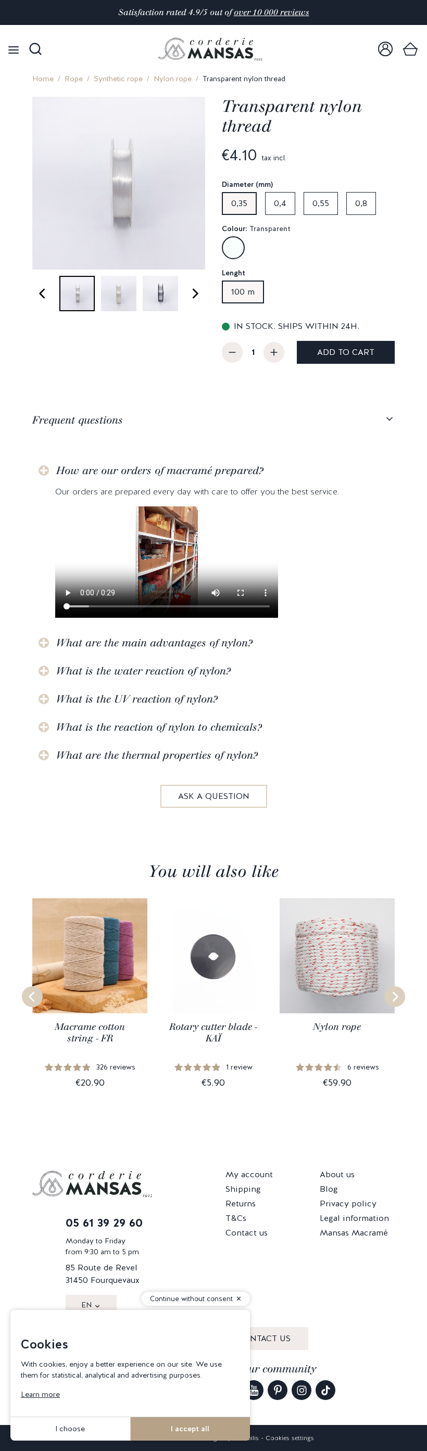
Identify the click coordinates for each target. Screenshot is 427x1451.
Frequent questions (77, 420)
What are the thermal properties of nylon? (157, 755)
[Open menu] (13, 49)
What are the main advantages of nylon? (154, 643)
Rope (74, 78)
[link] (385, 49)
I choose (70, 1428)
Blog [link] (329, 1188)
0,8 (361, 203)
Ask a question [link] (213, 796)
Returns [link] (240, 1203)
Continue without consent (191, 1298)
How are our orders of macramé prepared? (159, 470)
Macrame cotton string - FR (90, 1032)
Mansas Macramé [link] (354, 1232)
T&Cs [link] (235, 1218)
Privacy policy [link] (348, 1203)
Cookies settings (290, 1438)
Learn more (40, 1394)
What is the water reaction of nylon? (143, 671)
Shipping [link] (243, 1188)
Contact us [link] (246, 1232)
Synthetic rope (118, 78)
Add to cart (345, 352)
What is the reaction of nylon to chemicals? (159, 727)
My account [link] (249, 1174)
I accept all (190, 1428)
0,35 (239, 203)
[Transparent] (233, 247)
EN (86, 1304)
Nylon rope (173, 78)
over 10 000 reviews (271, 12)
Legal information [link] (354, 1218)
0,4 (280, 203)
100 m (243, 291)
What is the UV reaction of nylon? (137, 699)
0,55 (320, 203)
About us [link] (337, 1174)
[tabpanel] (213, 625)
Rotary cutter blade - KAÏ (213, 1032)
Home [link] (43, 78)
